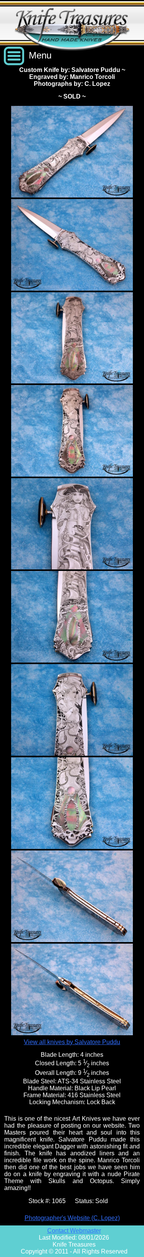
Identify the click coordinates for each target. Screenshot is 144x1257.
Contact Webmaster (74, 1230)
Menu (40, 55)
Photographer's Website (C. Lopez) (72, 1218)
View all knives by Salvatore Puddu (72, 1042)
